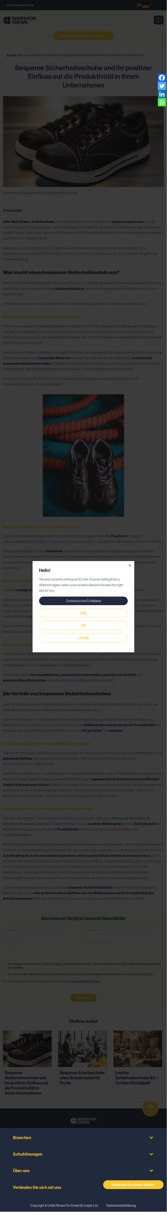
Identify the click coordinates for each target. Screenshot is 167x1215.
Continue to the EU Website (83, 601)
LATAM (83, 638)
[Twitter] (162, 86)
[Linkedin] (162, 94)
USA (83, 613)
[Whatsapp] (162, 102)
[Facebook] (162, 78)
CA (83, 625)
